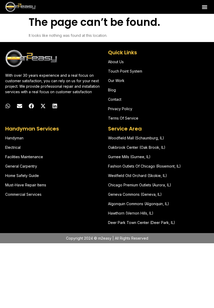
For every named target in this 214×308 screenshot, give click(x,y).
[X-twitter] (43, 106)
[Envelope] (19, 106)
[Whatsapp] (7, 106)
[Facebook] (31, 106)
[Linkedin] (54, 106)
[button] (204, 7)
